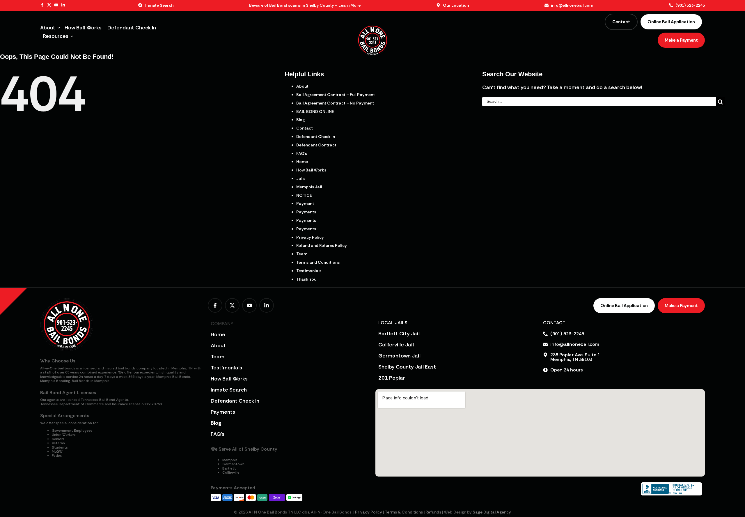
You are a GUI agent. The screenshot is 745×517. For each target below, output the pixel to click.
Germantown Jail (399, 355)
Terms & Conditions (404, 512)
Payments (306, 212)
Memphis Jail (309, 187)
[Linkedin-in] (63, 5)
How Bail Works (83, 27)
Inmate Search (229, 389)
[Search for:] (599, 101)
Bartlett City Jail (399, 333)
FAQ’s (301, 153)
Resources (55, 36)
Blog (300, 119)
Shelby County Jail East (407, 366)
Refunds (433, 512)
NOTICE (304, 195)
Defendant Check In (131, 27)
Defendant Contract (316, 145)
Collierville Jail (396, 344)
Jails (300, 178)
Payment (305, 203)
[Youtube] (56, 5)
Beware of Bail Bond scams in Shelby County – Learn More (305, 5)
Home (302, 161)
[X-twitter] (49, 5)
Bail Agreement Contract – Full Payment (335, 94)
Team (301, 253)
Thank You (306, 279)
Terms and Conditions (318, 262)
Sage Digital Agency (492, 512)
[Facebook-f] (42, 5)
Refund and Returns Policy (321, 245)
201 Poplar (391, 377)
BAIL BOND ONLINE (315, 111)
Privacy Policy (310, 237)
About (47, 27)
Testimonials (308, 270)
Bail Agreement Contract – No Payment (335, 103)
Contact (304, 128)
